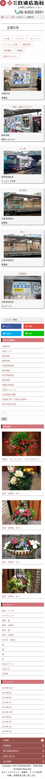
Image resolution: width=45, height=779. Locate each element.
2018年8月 (7, 717)
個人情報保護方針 (11, 751)
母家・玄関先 (8, 625)
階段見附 (27, 44)
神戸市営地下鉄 (9, 404)
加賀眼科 (23, 273)
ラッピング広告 (11, 44)
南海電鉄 (6, 370)
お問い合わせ (9, 756)
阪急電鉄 (6, 356)
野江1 (22, 232)
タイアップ (35, 38)
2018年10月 (7, 712)
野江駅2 (22, 190)
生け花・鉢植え (9, 640)
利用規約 (7, 745)
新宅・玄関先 (8, 635)
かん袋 (23, 148)
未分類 (5, 673)
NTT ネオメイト (23, 65)
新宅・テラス (8, 610)
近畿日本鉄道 (8, 385)
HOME (6, 740)
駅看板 (20, 50)
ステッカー (20, 38)
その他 (7, 38)
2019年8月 (7, 697)
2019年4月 (7, 707)
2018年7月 (7, 721)
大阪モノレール (9, 389)
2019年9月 (7, 693)
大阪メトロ (7, 351)
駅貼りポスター (11, 56)
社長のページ (8, 664)
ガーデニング (8, 615)
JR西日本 (6, 346)
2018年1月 (7, 726)
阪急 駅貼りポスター (23, 106)
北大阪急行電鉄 (9, 394)
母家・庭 (6, 620)
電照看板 (8, 50)
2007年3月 (7, 731)
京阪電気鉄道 (8, 365)
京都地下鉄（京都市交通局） (15, 399)
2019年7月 (7, 702)
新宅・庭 (6, 630)
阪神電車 (6, 360)
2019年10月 (7, 688)
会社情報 (7, 761)
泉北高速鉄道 (8, 375)
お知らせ (6, 668)
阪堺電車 (6, 380)
